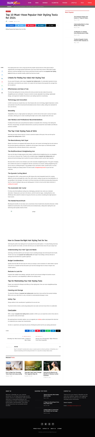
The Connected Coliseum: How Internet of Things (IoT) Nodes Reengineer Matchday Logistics (81, 17)
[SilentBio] (13, 3)
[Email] (2, 92)
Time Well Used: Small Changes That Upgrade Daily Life (33, 373)
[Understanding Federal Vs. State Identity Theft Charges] (69, 26)
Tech (82, 2)
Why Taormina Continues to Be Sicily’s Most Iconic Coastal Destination (29, 6)
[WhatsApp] (2, 85)
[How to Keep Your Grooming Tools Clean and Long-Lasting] (14, 366)
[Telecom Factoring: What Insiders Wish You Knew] (38, 396)
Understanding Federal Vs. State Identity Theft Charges (81, 25)
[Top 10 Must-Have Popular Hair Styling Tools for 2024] (33, 46)
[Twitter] (2, 74)
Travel (90, 2)
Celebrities (55, 2)
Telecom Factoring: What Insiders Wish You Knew (51, 395)
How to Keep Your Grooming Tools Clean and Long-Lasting (14, 373)
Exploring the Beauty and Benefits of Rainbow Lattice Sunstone (51, 374)
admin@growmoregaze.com (74, 405)
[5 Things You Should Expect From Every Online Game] (38, 404)
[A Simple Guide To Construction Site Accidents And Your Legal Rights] (38, 411)
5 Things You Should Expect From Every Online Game (51, 403)
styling (39, 319)
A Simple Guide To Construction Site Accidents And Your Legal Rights (51, 410)
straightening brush (40, 167)
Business (45, 2)
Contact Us (46, 428)
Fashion (64, 2)
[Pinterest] (2, 82)
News (36, 2)
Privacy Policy (37, 428)
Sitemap (60, 428)
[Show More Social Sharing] (57, 25)
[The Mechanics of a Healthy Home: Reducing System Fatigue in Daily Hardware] (69, 33)
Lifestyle (74, 2)
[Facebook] (2, 71)
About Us (53, 428)
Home (29, 2)
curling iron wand (12, 184)
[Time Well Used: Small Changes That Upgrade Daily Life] (33, 366)
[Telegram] (2, 89)
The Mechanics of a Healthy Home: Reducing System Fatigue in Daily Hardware (81, 32)
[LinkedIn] (2, 78)
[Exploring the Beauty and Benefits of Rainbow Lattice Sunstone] (52, 366)
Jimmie (11, 21)
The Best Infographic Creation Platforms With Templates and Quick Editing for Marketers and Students (81, 40)
